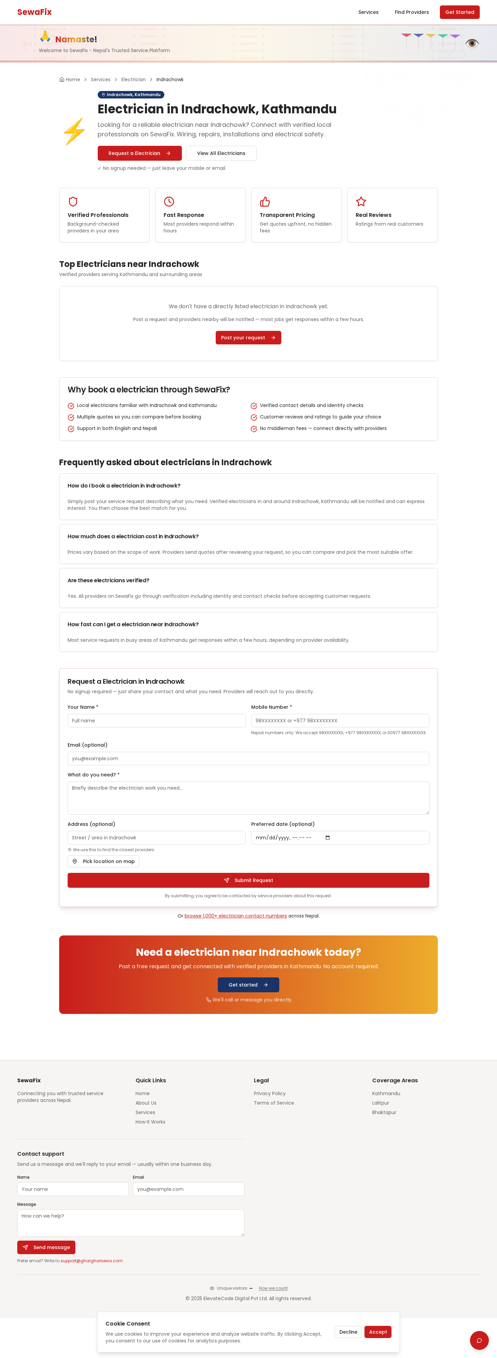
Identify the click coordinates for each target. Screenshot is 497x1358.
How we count (273, 1288)
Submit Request (254, 880)
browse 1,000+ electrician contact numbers (236, 915)
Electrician (133, 79)
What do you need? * (94, 774)
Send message (51, 1247)
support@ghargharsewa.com (92, 1261)
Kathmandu (386, 1093)
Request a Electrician (134, 153)
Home (143, 1093)
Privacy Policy (270, 1093)
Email (138, 1177)
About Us (146, 1103)
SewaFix (34, 12)
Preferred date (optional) (283, 824)
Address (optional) (91, 824)
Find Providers (412, 12)
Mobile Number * (271, 707)
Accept (378, 1332)
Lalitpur (380, 1103)
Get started (243, 984)
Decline (348, 1332)
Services (368, 12)
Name (23, 1177)
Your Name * (83, 707)
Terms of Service (274, 1103)
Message (26, 1204)
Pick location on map (109, 861)
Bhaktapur (384, 1112)
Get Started (459, 12)
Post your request (243, 337)
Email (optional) (88, 745)
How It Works (150, 1121)
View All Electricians (221, 153)
